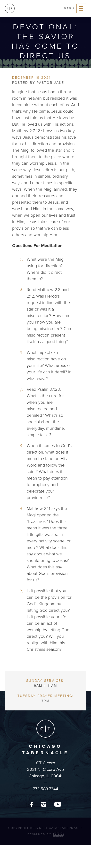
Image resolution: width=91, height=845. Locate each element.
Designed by (39, 834)
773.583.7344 (45, 789)
